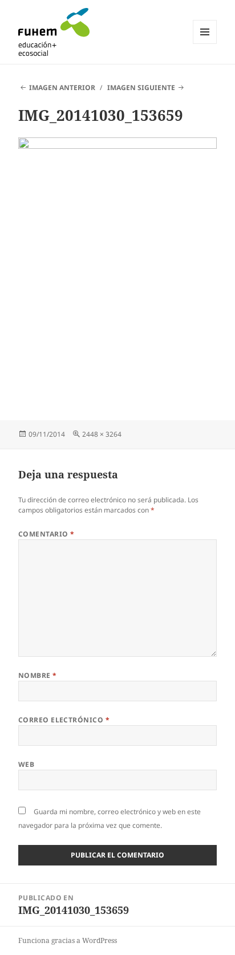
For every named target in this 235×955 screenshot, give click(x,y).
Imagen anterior (62, 87)
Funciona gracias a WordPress (67, 940)
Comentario (46, 534)
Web (26, 764)
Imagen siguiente (141, 87)
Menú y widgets (205, 43)
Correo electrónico (64, 720)
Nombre (37, 675)
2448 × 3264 (101, 434)
